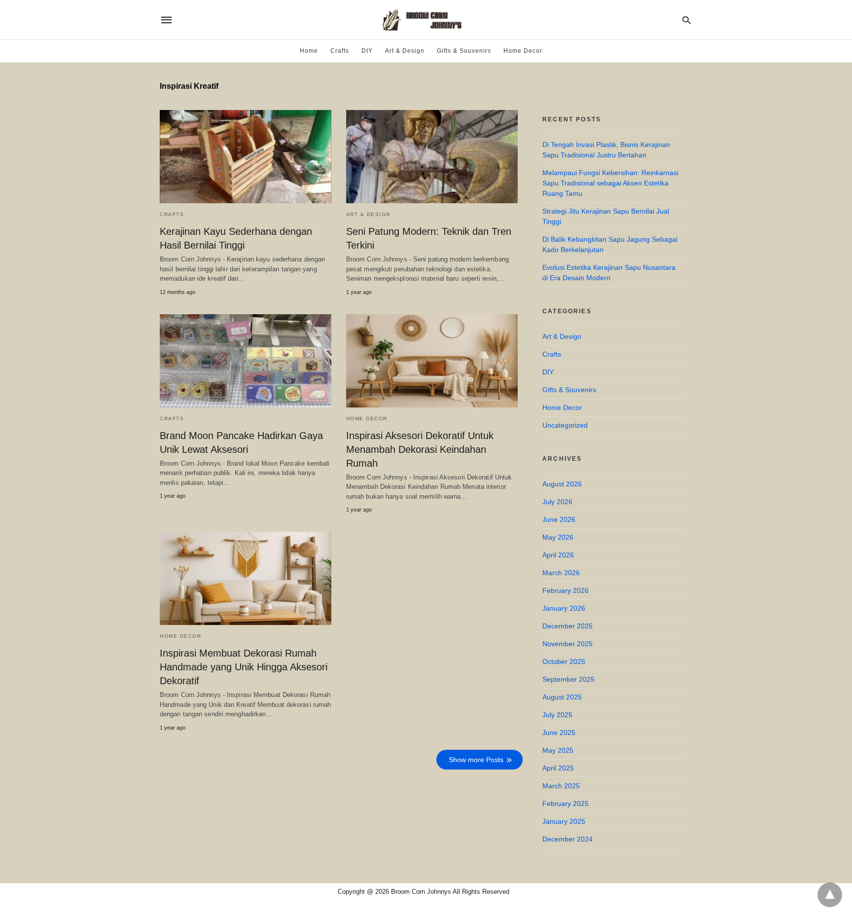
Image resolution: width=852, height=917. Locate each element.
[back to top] (829, 894)
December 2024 (567, 839)
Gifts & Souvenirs (464, 50)
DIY (367, 50)
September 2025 (568, 679)
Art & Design (405, 50)
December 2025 (567, 626)
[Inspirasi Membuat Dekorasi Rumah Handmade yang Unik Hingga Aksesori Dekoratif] (245, 578)
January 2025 (563, 821)
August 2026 (562, 484)
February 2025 (565, 803)
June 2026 (558, 519)
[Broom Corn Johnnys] (425, 19)
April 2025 (558, 768)
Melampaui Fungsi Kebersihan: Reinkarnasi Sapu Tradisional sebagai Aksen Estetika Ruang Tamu (610, 183)
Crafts (339, 50)
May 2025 (557, 750)
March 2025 (561, 786)
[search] (686, 20)
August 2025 (562, 697)
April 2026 (558, 555)
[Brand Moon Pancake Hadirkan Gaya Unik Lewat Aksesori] (245, 360)
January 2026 (563, 608)
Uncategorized (565, 425)
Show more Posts (476, 760)
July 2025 (557, 715)
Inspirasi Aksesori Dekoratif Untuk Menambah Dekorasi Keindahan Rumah (420, 449)
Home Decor (522, 50)
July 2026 (557, 502)
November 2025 (567, 644)
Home (309, 50)
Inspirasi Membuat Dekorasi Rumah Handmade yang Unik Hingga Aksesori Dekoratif (243, 667)
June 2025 (558, 732)
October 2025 (563, 661)
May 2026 (557, 537)
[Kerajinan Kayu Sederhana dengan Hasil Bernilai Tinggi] (245, 156)
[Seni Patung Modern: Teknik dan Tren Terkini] (432, 156)
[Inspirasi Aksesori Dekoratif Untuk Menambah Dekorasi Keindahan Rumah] (432, 360)
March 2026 (561, 573)
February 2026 (565, 590)
